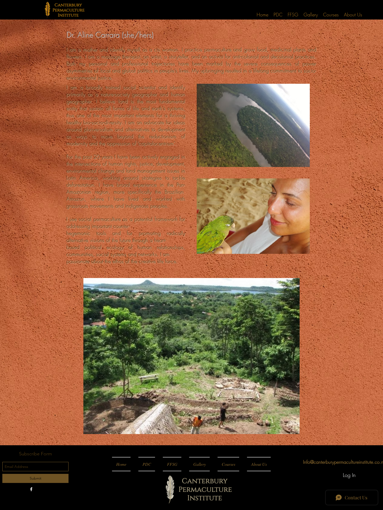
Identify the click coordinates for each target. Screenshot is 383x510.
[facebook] (31, 489)
